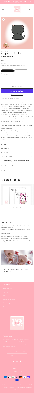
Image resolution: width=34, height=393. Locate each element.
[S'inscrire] (25, 355)
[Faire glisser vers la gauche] (13, 207)
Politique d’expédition (20, 387)
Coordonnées (29, 387)
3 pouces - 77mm (7, 71)
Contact (5, 310)
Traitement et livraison (9, 299)
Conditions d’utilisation (9, 387)
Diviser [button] (4, 171)
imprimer (5, 292)
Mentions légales (17, 389)
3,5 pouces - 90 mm (21, 71)
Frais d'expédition (10, 65)
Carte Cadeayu (7, 303)
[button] (3, 9)
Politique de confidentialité (26, 384)
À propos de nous (7, 288)
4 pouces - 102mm (8, 74)
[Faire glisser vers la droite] (20, 207)
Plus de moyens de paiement (17, 94)
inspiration (19, 121)
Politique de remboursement (13, 384)
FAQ (4, 295)
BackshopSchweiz (11, 382)
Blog (4, 306)
